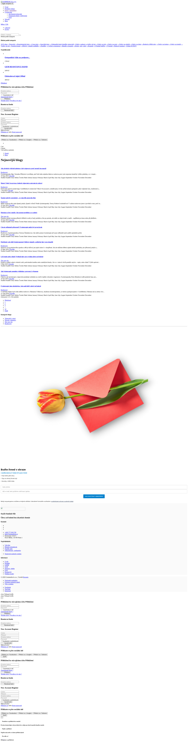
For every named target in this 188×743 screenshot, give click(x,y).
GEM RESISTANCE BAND (16, 67)
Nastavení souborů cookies (13, 554)
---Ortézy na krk (101, 44)
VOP (6, 567)
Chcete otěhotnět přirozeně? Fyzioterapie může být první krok (21, 227)
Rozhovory (4, 172)
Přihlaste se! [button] (4, 132)
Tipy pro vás (5, 216)
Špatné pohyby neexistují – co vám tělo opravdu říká (18, 198)
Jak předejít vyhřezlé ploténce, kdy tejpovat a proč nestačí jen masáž (23, 168)
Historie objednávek (11, 547)
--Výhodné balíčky (99, 46)
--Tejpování (11, 44)
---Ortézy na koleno (162, 44)
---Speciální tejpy (44, 44)
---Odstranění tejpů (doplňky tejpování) (62, 44)
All (2, 44)
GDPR (7, 565)
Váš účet (7, 545)
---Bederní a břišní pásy (149, 44)
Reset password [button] (17, 132)
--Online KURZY (131, 46)
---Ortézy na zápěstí (124, 44)
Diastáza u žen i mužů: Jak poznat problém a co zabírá (19, 212)
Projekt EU (8, 572)
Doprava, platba (10, 568)
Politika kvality (9, 574)
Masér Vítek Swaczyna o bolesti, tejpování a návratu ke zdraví (21, 183)
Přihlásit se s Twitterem (40, 139)
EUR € (7, 29)
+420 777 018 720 (10, 532)
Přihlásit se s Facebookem (9, 139)
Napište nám (8, 549)
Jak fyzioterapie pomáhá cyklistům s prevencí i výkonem (19, 271)
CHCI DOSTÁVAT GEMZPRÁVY (94, 496)
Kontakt (7, 563)
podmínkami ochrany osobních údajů (62, 501)
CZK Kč (7, 28)
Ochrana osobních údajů (12, 582)
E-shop (5, 44)
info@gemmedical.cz (11, 534)
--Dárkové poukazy (119, 46)
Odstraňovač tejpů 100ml (15, 76)
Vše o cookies (9, 584)
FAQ (6, 570)
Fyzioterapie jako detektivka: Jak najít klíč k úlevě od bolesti (21, 286)
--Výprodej (109, 46)
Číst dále (11, 176)
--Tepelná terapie (15, 46)
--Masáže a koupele (67, 46)
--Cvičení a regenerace (54, 46)
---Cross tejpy (34, 44)
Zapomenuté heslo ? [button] (7, 97)
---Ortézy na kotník (175, 44)
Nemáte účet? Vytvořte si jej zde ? (11, 100)
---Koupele (90, 46)
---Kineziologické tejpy (22, 44)
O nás (6, 561)
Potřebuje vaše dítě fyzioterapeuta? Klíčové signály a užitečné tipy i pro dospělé (27, 242)
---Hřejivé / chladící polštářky (30, 46)
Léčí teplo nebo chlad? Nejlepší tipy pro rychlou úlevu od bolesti (22, 256)
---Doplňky (42, 46)
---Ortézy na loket (135, 44)
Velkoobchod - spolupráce (13, 550)
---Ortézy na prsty (111, 44)
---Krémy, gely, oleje (79, 46)
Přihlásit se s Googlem (25, 139)
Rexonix (25, 577)
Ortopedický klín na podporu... (17, 57)
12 (5, 309)
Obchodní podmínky (11, 580)
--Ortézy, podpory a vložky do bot (85, 44)
